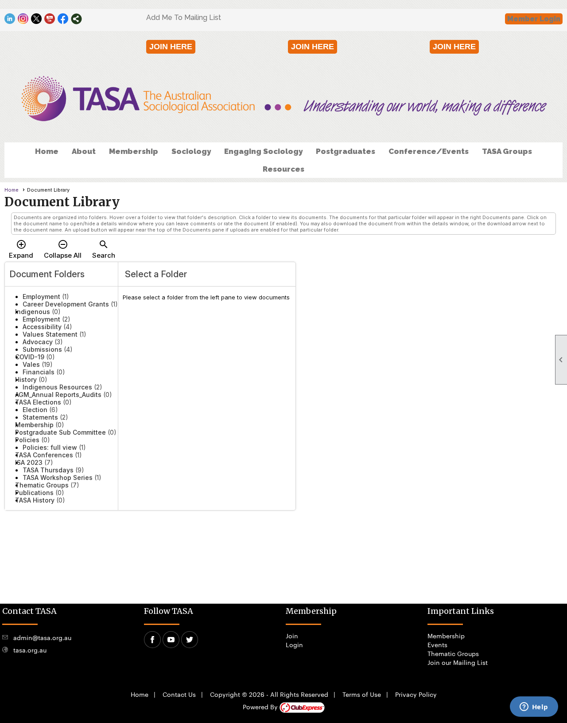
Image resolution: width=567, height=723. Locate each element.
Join (292, 635)
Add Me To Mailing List (183, 17)
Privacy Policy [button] (416, 694)
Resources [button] (283, 169)
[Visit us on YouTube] (49, 18)
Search (103, 249)
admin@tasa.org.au (42, 637)
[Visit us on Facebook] (63, 18)
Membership (446, 635)
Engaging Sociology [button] (263, 151)
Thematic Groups (453, 653)
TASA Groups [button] (507, 151)
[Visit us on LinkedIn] (10, 18)
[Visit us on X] (36, 18)
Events (437, 644)
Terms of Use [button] (361, 694)
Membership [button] (133, 151)
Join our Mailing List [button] (457, 662)
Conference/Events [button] (428, 151)
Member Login (533, 19)
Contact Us (179, 694)
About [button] (84, 151)
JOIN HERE (170, 46)
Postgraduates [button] (345, 151)
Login (294, 644)
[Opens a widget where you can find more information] (533, 707)
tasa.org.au (30, 649)
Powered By (261, 706)
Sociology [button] (191, 151)
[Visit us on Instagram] (23, 18)
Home (46, 151)
